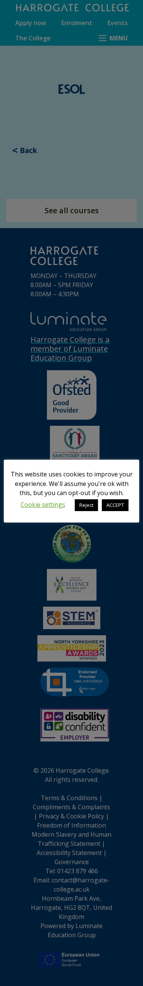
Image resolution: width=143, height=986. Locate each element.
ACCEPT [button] (115, 505)
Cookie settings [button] (43, 504)
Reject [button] (86, 505)
